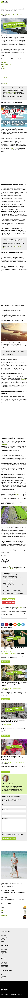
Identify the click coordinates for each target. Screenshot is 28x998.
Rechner (5, 74)
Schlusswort (4, 83)
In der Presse (3, 935)
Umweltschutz (19, 14)
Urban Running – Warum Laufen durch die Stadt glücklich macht (13, 899)
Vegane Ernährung (4, 952)
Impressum (20, 994)
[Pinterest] (6, 624)
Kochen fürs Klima (4, 965)
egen (18, 568)
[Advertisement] (14, 168)
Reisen (13, 14)
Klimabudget (13, 148)
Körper (11, 725)
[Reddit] (15, 624)
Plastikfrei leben (4, 962)
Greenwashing (17, 494)
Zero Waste (13, 653)
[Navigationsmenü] (25, 2)
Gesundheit (18, 688)
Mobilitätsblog (7, 566)
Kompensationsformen (6, 64)
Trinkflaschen (3, 976)
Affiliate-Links (19, 607)
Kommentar (5, 818)
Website (4, 813)
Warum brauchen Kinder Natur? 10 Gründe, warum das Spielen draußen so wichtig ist (14, 758)
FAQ (2, 994)
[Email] (23, 624)
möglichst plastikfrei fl (12, 568)
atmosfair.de (4, 444)
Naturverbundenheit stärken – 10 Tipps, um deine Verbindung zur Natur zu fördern (14, 683)
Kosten (3, 66)
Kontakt (6, 994)
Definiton (4, 62)
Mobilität (10, 14)
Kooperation (3, 938)
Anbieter (5, 77)
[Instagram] (4, 990)
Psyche (22, 688)
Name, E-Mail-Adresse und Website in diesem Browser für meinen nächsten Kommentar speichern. (13, 835)
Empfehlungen (4, 974)
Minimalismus (3, 953)
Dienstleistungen (4, 937)
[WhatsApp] (19, 624)
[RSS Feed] (8, 990)
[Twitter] (11, 624)
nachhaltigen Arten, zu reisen (8, 212)
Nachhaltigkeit (4, 949)
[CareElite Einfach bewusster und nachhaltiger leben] (5, 2)
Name (3, 804)
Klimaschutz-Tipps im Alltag (10, 353)
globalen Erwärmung (21, 139)
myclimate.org (5, 452)
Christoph (3, 941)
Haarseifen (3, 977)
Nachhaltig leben (4, 963)
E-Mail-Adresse (5, 809)
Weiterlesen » (5, 662)
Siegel (5, 72)
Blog (2, 14)
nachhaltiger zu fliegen (10, 92)
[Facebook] (2, 624)
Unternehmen (6, 79)
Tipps (3, 68)
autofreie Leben (22, 242)
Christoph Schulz (7, 12)
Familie (16, 762)
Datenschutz (13, 994)
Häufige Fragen (4, 939)
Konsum (5, 14)
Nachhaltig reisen (4, 966)
